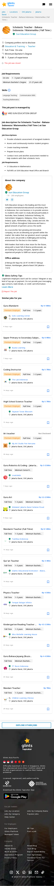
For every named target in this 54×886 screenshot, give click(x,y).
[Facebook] (23, 872)
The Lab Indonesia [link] (20, 379)
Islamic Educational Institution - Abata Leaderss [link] (28, 571)
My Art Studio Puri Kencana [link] (23, 443)
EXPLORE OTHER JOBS (26, 725)
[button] (43, 4)
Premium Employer (12, 310)
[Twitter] (17, 872)
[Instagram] (11, 872)
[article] (27, 316)
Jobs (3, 12)
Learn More (7, 287)
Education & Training (15, 46)
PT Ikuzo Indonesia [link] (20, 666)
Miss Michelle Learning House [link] (24, 634)
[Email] (36, 872)
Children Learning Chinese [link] (23, 698)
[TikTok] (42, 872)
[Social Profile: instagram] (12, 200)
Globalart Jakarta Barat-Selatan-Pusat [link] (28, 507)
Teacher (31, 46)
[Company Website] (7, 200)
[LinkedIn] (30, 872)
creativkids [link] (16, 475)
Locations (14, 12)
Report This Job (10, 291)
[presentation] (8, 4)
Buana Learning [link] (18, 348)
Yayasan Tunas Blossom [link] (22, 411)
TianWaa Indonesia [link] (20, 539)
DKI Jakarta (26, 12)
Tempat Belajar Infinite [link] (22, 602)
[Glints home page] (8, 4)
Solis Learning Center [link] (21, 316)
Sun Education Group (26, 34)
